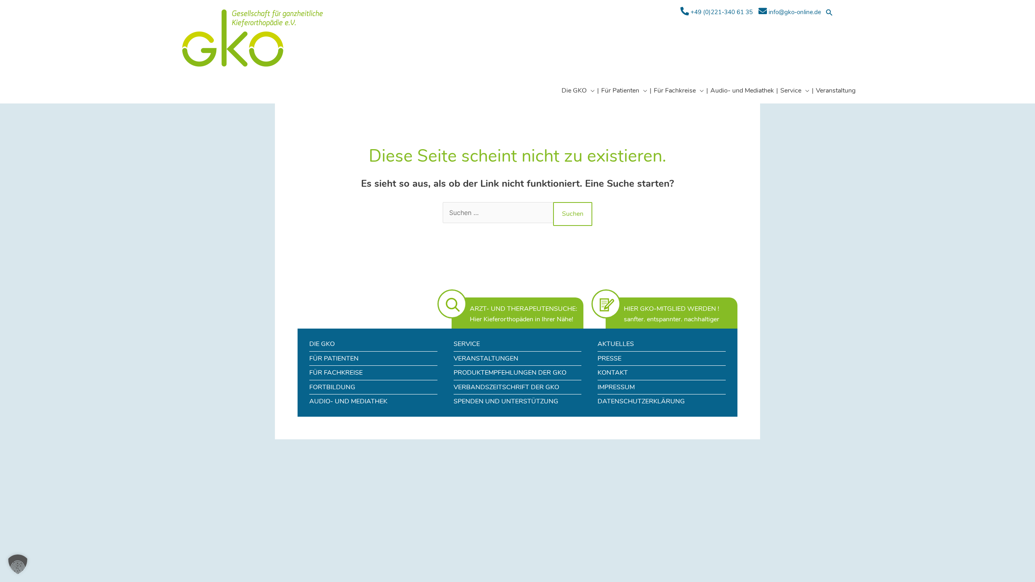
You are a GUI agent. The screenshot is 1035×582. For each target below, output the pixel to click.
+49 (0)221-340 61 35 (721, 12)
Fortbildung (332, 387)
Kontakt (613, 372)
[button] (829, 12)
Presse (609, 358)
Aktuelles (616, 344)
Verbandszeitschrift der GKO (506, 387)
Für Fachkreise (336, 372)
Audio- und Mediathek (348, 401)
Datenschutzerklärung (641, 401)
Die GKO (322, 344)
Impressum (616, 387)
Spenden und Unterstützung (506, 401)
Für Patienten (334, 358)
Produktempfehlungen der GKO (510, 372)
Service (467, 344)
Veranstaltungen (486, 358)
